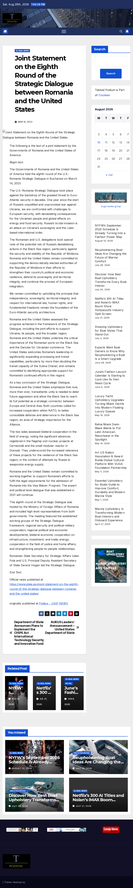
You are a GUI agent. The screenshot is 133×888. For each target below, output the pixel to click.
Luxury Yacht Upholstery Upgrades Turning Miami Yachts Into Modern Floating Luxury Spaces (109, 403)
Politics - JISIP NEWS (53, 603)
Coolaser (104, 95)
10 (98, 142)
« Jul (109, 175)
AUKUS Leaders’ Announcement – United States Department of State (59, 627)
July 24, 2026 (20, 806)
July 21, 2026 (83, 806)
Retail (68, 683)
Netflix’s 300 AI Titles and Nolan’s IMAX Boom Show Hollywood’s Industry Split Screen (109, 306)
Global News (22, 51)
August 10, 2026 (22, 768)
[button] (121, 31)
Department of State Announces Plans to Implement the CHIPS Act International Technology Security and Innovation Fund (29, 632)
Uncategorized (82, 753)
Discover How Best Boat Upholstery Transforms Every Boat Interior (33, 800)
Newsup (17, 882)
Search (99, 49)
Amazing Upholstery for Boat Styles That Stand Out (109, 330)
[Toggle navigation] (64, 31)
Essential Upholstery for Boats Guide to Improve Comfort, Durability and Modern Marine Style (110, 488)
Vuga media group (111, 206)
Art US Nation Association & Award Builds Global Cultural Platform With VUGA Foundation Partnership (111, 460)
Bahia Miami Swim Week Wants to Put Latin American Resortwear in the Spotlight (108, 432)
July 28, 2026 (84, 768)
